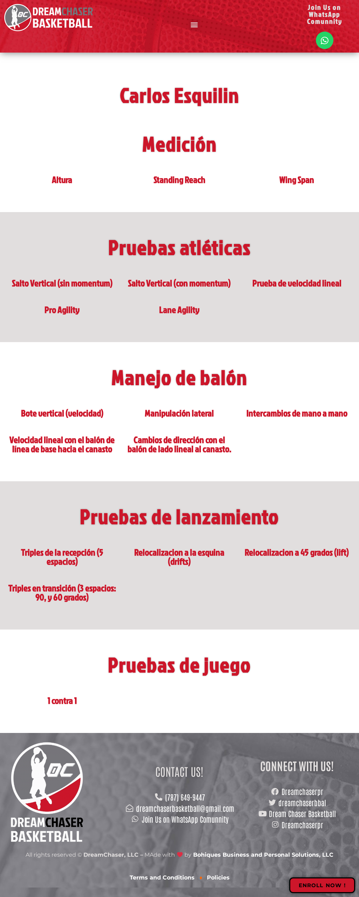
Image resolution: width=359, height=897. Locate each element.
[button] (194, 24)
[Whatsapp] (324, 40)
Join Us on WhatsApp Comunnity (324, 14)
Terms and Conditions (163, 877)
